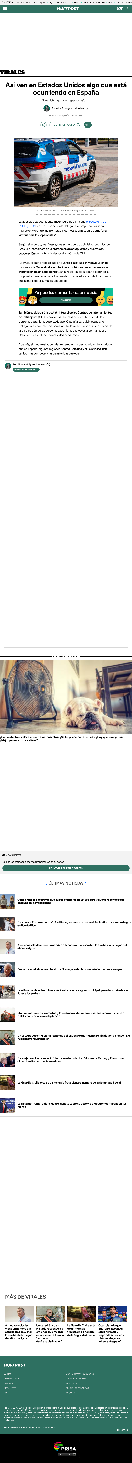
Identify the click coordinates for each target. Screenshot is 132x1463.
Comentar (66, 300)
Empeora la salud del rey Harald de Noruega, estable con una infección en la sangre (69, 969)
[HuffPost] (15, 1364)
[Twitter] (87, 108)
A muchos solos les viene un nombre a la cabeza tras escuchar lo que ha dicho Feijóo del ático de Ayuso (72, 946)
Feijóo (51, 2)
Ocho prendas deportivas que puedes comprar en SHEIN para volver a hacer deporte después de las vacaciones (70, 901)
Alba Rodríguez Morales (70, 108)
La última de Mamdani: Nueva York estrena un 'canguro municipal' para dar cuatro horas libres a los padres (72, 992)
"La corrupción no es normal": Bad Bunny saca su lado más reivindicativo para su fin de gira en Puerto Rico (74, 924)
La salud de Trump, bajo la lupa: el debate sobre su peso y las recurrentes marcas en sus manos (71, 1105)
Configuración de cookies (80, 1374)
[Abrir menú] (5, 9)
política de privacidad (77, 1388)
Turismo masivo (23, 2)
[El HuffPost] (68, 9)
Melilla (77, 2)
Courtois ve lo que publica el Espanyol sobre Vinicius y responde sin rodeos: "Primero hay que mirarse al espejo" (111, 1333)
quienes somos (11, 1378)
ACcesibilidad (73, 1393)
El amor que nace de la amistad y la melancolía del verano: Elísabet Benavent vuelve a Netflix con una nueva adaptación (70, 1014)
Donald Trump (63, 2)
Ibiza (110, 2)
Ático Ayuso (39, 2)
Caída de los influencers (94, 2)
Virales (12, 72)
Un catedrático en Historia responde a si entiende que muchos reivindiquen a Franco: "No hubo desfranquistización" (73, 1037)
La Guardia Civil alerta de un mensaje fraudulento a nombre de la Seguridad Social (69, 1082)
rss (5, 1393)
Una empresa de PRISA (66, 1446)
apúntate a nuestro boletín (66, 868)
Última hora (120, 9)
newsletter (10, 1388)
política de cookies (76, 1378)
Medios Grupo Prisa (66, 1454)
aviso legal (72, 1383)
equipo (7, 1374)
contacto (9, 1383)
